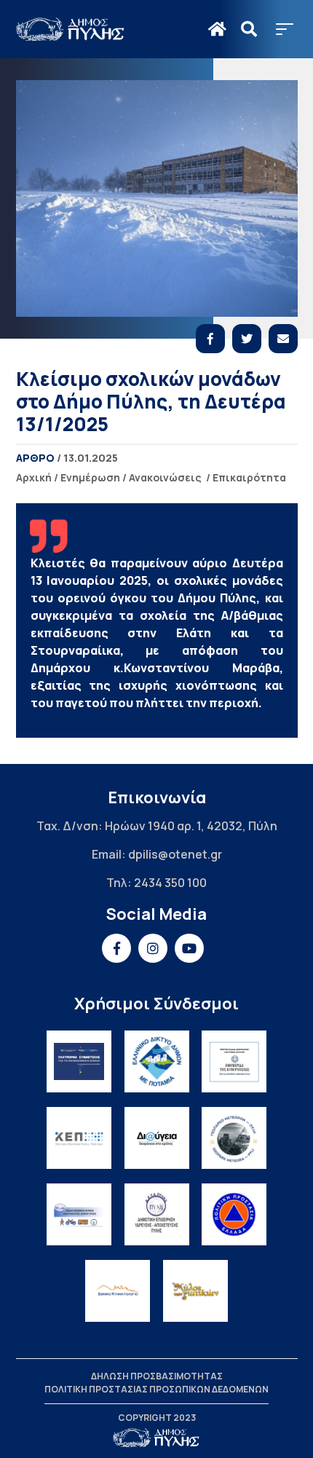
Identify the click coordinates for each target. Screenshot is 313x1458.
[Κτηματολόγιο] (117, 1291)
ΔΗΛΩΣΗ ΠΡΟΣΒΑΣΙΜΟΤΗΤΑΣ (157, 1376)
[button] (285, 29)
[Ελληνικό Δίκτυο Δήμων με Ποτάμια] (156, 1061)
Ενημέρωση (90, 477)
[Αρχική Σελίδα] (70, 29)
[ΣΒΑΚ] (79, 1214)
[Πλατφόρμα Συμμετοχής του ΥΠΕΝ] (79, 1061)
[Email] (283, 338)
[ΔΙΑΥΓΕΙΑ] (156, 1138)
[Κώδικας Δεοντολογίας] (234, 1061)
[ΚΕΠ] (79, 1138)
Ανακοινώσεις (165, 477)
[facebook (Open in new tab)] (116, 948)
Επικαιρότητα (249, 477)
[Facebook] (210, 338)
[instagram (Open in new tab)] (152, 948)
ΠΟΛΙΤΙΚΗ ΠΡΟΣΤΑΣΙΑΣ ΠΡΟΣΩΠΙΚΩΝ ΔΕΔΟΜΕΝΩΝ (156, 1389)
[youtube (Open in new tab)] (189, 948)
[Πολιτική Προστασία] (234, 1214)
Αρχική (34, 477)
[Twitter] (246, 338)
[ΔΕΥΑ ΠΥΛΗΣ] (156, 1214)
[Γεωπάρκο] (234, 1138)
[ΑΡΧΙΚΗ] (217, 29)
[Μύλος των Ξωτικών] (195, 1291)
